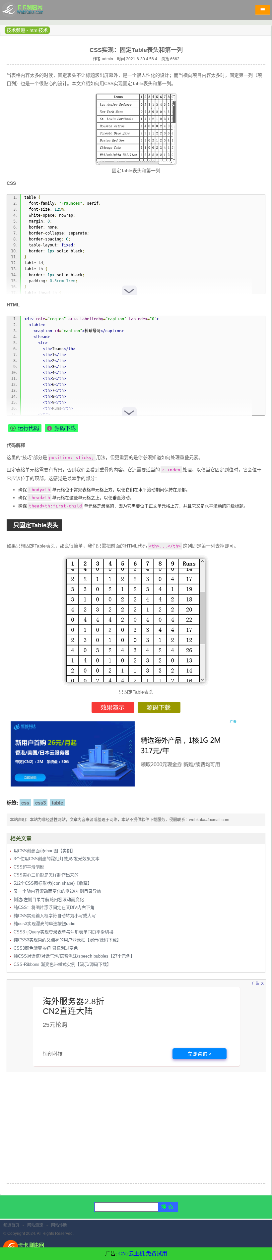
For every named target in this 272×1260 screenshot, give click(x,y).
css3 (40, 803)
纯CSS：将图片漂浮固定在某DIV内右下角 (54, 907)
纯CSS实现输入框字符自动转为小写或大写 (55, 915)
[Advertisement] (136, 1131)
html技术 (39, 30)
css (25, 803)
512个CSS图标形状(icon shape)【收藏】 (53, 883)
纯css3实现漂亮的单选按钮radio (44, 923)
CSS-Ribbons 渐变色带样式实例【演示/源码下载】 (62, 964)
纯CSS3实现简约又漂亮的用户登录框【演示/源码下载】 (67, 939)
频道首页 (11, 1225)
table (57, 803)
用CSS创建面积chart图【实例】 (44, 850)
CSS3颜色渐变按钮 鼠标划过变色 (46, 948)
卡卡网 (30, 12)
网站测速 (35, 1225)
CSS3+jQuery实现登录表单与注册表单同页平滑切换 (63, 931)
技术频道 (16, 30)
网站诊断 (59, 1225)
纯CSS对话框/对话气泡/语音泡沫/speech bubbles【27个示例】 (74, 956)
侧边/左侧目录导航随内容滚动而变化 (49, 899)
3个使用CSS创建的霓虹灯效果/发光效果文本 (57, 858)
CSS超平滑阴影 (29, 867)
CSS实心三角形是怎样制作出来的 (46, 874)
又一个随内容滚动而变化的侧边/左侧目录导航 (57, 891)
